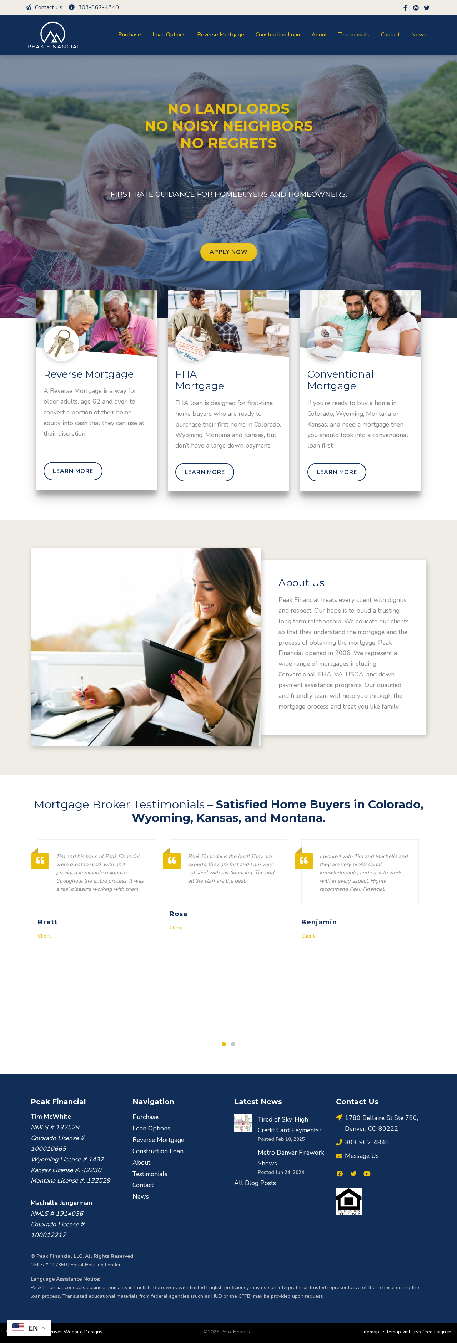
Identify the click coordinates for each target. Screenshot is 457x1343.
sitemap (370, 1331)
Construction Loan (278, 35)
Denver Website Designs (74, 1331)
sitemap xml (396, 1331)
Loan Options (169, 35)
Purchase (129, 35)
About (319, 35)
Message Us (362, 1155)
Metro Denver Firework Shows (291, 1158)
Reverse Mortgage (220, 35)
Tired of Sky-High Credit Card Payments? (290, 1124)
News (418, 35)
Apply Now (229, 252)
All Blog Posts (255, 1183)
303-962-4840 (98, 7)
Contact (390, 35)
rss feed (423, 1331)
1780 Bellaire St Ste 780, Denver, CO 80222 (381, 1123)
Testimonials (354, 35)
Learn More (73, 471)
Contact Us (48, 7)
